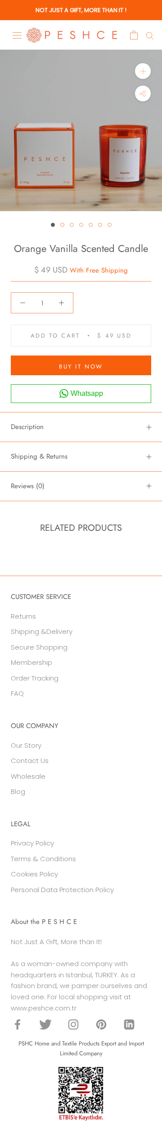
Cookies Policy (34, 874)
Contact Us (30, 760)
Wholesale (28, 776)
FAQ (17, 693)
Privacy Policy (32, 843)
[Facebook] (17, 1024)
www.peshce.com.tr (43, 1008)
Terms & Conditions (43, 858)
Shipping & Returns (39, 456)
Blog (18, 791)
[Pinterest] (101, 1024)
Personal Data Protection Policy (62, 889)
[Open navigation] (17, 35)
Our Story (26, 745)
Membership (31, 662)
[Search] (150, 35)
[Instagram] (73, 1024)
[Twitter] (45, 1024)
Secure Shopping (39, 647)
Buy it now (81, 366)
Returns (23, 616)
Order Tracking (34, 678)
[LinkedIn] (129, 1024)
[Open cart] (134, 34)
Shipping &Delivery (41, 631)
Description (27, 427)
